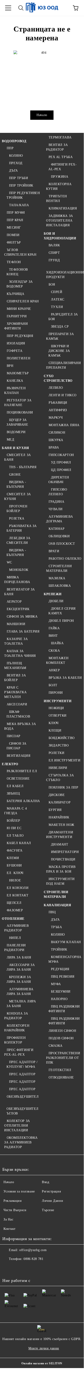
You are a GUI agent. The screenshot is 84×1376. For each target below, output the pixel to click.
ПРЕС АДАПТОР (22, 1074)
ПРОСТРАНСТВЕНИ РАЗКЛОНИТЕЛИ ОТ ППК (63, 1057)
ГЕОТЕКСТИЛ (60, 1070)
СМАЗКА (56, 1045)
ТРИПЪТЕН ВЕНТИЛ (56, 199)
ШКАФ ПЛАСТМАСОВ (18, 714)
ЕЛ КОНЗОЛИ (17, 888)
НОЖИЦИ (56, 708)
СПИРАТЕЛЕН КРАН (23, 301)
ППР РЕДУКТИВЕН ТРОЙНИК (23, 195)
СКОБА (54, 650)
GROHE (15, 474)
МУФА (56, 984)
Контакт (9, 1229)
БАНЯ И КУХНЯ (15, 448)
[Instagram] (29, 1268)
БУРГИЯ (55, 810)
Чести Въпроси (14, 1210)
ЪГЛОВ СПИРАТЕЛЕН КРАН (20, 252)
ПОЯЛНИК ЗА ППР (63, 787)
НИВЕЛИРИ (58, 768)
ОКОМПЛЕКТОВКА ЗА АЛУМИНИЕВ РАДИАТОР (21, 1142)
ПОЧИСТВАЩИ (63, 859)
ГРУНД (54, 260)
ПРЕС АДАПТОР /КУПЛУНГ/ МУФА (22, 1064)
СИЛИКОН (57, 432)
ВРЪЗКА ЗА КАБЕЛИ (65, 677)
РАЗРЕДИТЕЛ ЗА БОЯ (63, 317)
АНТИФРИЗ (58, 410)
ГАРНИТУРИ (17, 316)
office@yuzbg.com (33, 1250)
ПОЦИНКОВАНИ (20, 412)
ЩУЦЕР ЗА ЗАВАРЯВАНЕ (17, 422)
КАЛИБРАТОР (60, 802)
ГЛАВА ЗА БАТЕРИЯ (23, 631)
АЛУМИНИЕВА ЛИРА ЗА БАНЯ (20, 991)
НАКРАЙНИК (59, 817)
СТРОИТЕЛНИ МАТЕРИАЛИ (59, 568)
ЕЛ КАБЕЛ (15, 786)
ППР (10, 148)
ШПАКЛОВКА (60, 585)
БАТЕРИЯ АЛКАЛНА (23, 801)
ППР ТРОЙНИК (21, 185)
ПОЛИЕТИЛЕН (18, 358)
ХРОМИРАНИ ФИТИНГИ (16, 326)
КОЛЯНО (16, 155)
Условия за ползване (19, 1191)
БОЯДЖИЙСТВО (62, 738)
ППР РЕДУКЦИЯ (20, 336)
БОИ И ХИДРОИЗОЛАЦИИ (60, 236)
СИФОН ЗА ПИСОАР (17, 746)
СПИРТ (54, 253)
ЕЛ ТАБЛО (15, 835)
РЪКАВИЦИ (58, 402)
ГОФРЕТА (14, 351)
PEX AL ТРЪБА (61, 157)
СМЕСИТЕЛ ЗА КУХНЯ (17, 496)
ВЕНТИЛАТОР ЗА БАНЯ (19, 592)
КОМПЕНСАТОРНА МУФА (64, 959)
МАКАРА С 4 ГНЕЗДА (15, 811)
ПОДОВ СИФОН (61, 1038)
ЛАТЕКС (57, 299)
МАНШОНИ (16, 624)
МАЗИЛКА (57, 578)
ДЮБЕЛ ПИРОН (61, 621)
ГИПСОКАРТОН (61, 455)
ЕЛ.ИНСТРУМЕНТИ (64, 760)
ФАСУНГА (14, 850)
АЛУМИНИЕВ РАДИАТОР (16, 928)
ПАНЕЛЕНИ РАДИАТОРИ (15, 948)
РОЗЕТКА (16, 518)
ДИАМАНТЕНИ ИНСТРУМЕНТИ (59, 835)
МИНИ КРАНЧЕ (19, 309)
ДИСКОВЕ (57, 795)
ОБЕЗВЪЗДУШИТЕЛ (23, 1096)
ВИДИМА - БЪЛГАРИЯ (16, 484)
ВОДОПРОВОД (14, 141)
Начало (42, 115)
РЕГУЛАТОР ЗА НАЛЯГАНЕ (17, 403)
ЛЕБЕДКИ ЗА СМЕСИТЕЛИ (18, 540)
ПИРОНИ (56, 692)
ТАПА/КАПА (19, 205)
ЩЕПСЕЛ (14, 903)
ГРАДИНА (56, 501)
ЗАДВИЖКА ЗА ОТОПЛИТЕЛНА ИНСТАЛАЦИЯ (59, 220)
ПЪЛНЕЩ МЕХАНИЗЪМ (15, 665)
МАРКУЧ (56, 417)
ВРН (10, 366)
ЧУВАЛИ (56, 509)
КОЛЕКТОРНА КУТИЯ (58, 186)
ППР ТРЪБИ (18, 178)
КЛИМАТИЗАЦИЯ (63, 208)
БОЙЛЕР (13, 820)
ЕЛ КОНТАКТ (17, 895)
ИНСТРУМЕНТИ (57, 701)
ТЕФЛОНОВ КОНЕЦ (17, 272)
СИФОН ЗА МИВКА (22, 616)
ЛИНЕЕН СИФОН (62, 1031)
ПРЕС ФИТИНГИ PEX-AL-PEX (18, 1052)
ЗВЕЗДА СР (60, 326)
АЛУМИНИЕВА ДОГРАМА (59, 519)
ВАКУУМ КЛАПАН (66, 942)
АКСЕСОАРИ (17, 704)
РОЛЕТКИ (56, 753)
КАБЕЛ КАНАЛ (19, 843)
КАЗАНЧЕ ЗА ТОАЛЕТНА (16, 641)
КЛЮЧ (54, 723)
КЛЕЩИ (55, 730)
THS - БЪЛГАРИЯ (22, 467)
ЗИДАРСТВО (59, 745)
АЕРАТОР (14, 601)
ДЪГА (13, 170)
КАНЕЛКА (15, 380)
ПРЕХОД (16, 163)
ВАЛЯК (54, 245)
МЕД (10, 439)
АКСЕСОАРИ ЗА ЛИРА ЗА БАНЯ (21, 967)
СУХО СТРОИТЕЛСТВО (58, 378)
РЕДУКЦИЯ (60, 969)
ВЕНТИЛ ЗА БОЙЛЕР (15, 678)
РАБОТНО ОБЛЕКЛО (65, 558)
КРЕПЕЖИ (53, 594)
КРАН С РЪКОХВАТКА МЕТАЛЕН (15, 692)
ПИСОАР (13, 736)
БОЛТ (53, 685)
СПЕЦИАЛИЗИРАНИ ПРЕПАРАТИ (63, 365)
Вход (45, 1182)
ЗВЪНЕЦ (13, 793)
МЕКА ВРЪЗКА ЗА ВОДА (20, 726)
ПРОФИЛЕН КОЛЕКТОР (15, 1040)
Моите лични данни (43, 1348)
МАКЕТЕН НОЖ (61, 825)
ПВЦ (52, 912)
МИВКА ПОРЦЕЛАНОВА (17, 580)
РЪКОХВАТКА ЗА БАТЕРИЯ (22, 528)
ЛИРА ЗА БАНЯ (19, 957)
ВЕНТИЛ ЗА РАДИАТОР (57, 147)
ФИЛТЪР (14, 242)
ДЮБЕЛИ (56, 601)
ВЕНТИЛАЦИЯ (18, 755)
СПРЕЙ (56, 292)
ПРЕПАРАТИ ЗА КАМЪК (60, 336)
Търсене (48, 1210)
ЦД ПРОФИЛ (61, 470)
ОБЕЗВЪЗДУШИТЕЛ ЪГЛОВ (23, 1111)
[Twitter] (18, 1268)
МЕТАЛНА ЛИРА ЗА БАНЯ (21, 1004)
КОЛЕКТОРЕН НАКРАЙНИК (16, 1028)
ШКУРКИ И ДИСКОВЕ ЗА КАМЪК (59, 350)
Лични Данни (52, 1201)
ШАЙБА (57, 643)
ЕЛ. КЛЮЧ (15, 873)
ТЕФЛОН (14, 262)
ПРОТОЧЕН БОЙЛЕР (17, 509)
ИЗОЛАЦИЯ (16, 343)
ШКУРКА (56, 440)
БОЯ (52, 284)
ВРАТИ (54, 551)
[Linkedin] (49, 1268)
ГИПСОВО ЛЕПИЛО (57, 492)
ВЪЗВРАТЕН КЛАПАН (15, 390)
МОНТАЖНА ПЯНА (64, 425)
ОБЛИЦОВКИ (59, 536)
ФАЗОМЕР (15, 910)
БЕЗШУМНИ (61, 991)
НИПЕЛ (15, 938)
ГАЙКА (54, 628)
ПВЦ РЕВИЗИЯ (62, 976)
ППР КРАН (15, 220)
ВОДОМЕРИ (16, 432)
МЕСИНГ (14, 227)
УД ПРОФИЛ (61, 462)
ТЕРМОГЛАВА (60, 137)
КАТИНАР (56, 529)
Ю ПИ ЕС (14, 828)
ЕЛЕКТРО (10, 764)
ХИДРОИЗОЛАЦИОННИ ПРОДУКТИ (65, 275)
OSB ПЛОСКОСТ (62, 543)
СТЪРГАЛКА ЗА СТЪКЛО (60, 778)
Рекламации (12, 1201)
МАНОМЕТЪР (18, 373)
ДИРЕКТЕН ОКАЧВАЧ (58, 480)
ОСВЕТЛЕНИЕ (18, 778)
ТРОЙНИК (59, 949)
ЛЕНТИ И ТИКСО (63, 395)
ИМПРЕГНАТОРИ (65, 852)
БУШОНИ (14, 865)
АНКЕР (54, 670)
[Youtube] (39, 1268)
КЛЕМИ (13, 858)
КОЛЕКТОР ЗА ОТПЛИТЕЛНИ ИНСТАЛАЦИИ (17, 1125)
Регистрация (51, 1191)
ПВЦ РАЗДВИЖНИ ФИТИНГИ (64, 1009)
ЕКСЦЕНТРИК (18, 609)
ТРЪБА (56, 927)
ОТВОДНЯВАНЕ (61, 1077)
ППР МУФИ (16, 212)
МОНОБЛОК (18, 570)
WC (9, 562)
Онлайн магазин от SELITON (41, 1363)
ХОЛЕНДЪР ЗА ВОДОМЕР (20, 284)
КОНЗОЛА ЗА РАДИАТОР (16, 1016)
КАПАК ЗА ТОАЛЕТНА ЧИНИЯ (20, 653)
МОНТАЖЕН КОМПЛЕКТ (57, 660)
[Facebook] (8, 1268)
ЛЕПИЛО (56, 387)
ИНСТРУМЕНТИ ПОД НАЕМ (60, 881)
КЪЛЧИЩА (15, 294)
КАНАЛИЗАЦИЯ (57, 905)
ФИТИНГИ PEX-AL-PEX (62, 167)
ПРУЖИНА (59, 176)
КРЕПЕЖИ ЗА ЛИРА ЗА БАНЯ (19, 979)
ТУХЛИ (57, 307)
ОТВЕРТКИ (58, 715)
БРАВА (54, 447)
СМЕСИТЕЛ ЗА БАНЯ (17, 457)
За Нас (8, 1219)
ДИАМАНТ (59, 844)
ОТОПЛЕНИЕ (13, 918)
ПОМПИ (13, 235)
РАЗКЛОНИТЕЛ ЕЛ (22, 771)
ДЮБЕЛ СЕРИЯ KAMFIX (62, 611)
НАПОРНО (59, 999)
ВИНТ (53, 635)
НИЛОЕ (15, 880)
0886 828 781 (33, 1259)
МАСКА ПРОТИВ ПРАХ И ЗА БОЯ (60, 869)
